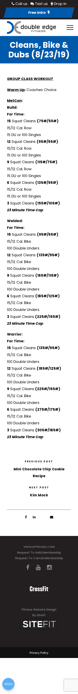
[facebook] (27, 567)
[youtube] (38, 567)
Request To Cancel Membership (39, 558)
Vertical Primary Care (39, 547)
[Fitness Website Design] (39, 624)
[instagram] (49, 567)
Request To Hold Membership (39, 552)
